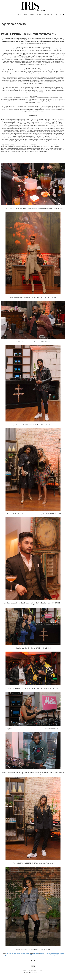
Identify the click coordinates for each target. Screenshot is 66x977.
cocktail (62, 953)
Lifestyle (46, 14)
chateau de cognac (45, 953)
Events (9, 953)
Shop (52, 14)
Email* (33, 961)
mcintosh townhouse (34, 955)
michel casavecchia (46, 955)
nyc (53, 955)
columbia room (13, 955)
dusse (26, 955)
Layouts (14, 953)
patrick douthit (58, 955)
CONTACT (40, 970)
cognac (6, 955)
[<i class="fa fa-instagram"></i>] (61, 14)
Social (27, 953)
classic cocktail (55, 953)
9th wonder (36, 953)
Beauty (25, 14)
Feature (32, 14)
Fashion (19, 14)
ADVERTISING (32, 970)
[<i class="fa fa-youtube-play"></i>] (57, 14)
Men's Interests (21, 953)
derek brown (20, 955)
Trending (39, 14)
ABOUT (25, 970)
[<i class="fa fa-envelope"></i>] (63, 14)
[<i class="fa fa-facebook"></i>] (59, 14)
